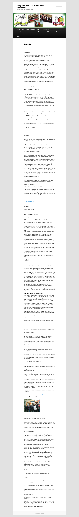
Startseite (18, 29)
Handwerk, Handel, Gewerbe (30, 29)
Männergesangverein (33, 31)
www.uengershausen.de (28, 84)
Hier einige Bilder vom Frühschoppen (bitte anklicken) (33, 394)
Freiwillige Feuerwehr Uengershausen (23, 31)
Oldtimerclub (49, 31)
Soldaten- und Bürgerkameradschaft (36, 34)
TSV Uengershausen (47, 34)
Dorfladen (23, 29)
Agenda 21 (38, 29)
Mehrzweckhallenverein (42, 31)
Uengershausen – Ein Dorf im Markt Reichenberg (30, 6)
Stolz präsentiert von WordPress (39, 513)
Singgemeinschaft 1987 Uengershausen (23, 34)
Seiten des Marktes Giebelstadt (41, 334)
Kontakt (60, 34)
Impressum (18, 36)
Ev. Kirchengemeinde (45, 29)
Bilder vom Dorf (54, 34)
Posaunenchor (55, 31)
